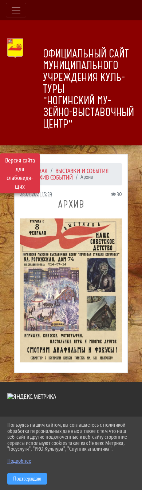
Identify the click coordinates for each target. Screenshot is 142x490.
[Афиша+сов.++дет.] (71, 290)
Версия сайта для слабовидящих (20, 173)
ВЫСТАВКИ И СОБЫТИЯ (82, 171)
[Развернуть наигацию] (16, 10)
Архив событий (53, 177)
